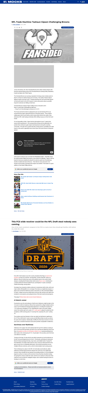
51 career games (37, 310)
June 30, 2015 (36, 109)
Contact (43, 382)
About (64, 1)
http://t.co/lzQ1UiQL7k (19, 107)
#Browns (34, 107)
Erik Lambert (16, 24)
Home (15, 211)
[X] (80, 1)
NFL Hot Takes (21, 211)
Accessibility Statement (19, 386)
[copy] (21, 27)
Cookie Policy (57, 384)
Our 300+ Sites (57, 382)
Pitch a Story (17, 384)
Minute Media (7, 389)
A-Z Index (32, 386)
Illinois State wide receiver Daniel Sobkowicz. (31, 297)
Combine (48, 1)
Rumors (60, 1)
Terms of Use (44, 384)
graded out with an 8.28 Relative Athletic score (30, 331)
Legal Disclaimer (70, 384)
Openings (32, 382)
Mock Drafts (25, 1)
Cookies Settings (45, 386)
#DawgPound (28, 107)
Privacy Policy (33, 384)
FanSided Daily (69, 382)
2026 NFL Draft (33, 1)
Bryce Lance (42, 281)
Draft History (54, 1)
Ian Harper (16, 231)
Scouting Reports (41, 1)
